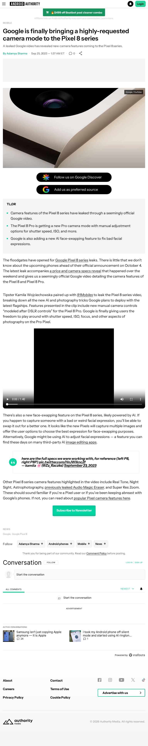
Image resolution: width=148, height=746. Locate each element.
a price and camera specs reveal (75, 271)
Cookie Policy (60, 697)
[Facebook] (99, 680)
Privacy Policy (13, 697)
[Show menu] (4, 4)
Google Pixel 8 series (71, 260)
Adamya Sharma (17, 53)
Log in (129, 562)
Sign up (138, 562)
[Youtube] (121, 680)
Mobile (7, 22)
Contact (56, 680)
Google (6, 533)
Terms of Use (59, 689)
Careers (8, 689)
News (6, 529)
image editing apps (81, 442)
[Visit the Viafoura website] (137, 655)
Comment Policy (96, 553)
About (7, 680)
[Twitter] (133, 680)
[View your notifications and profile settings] (141, 589)
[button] (74, 4)
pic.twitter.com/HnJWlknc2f (62, 462)
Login (140, 4)
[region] (74, 609)
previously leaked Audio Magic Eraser (74, 487)
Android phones (60, 543)
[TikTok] (143, 680)
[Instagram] (110, 680)
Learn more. (107, 18)
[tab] (13, 589)
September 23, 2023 (80, 465)
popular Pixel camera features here (102, 498)
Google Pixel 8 (19, 533)
